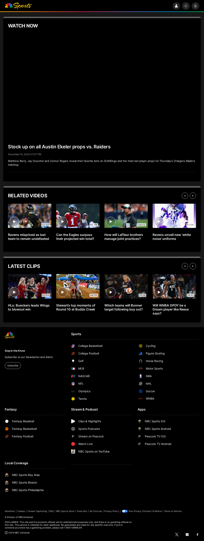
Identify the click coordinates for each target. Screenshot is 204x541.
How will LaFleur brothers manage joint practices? (123, 237)
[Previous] (185, 196)
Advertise (10, 511)
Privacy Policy (111, 511)
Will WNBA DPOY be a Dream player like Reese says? (171, 309)
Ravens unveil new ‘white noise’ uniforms (172, 237)
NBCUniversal (26, 517)
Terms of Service (173, 511)
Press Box (82, 511)
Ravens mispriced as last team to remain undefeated (28, 237)
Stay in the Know (15, 350)
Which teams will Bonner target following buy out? (123, 307)
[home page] (18, 6)
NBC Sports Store (65, 511)
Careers (21, 511)
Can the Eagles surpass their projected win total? (75, 237)
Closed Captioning (37, 511)
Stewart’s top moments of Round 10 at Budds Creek (75, 307)
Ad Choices (96, 511)
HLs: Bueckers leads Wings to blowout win (29, 307)
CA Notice (156, 511)
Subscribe (12, 365)
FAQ (51, 511)
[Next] (193, 196)
